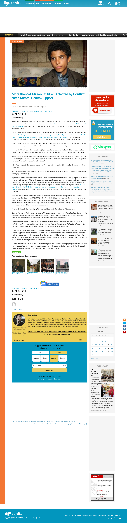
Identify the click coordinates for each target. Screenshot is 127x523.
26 (102, 351)
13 (105, 345)
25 (99, 351)
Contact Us (117, 515)
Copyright (110, 515)
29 (112, 351)
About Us (67, 515)
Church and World (47, 3)
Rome (37, 3)
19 (102, 348)
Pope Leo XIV (30, 3)
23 (92, 351)
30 (92, 354)
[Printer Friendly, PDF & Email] (16, 252)
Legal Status (102, 515)
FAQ (73, 515)
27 (105, 351)
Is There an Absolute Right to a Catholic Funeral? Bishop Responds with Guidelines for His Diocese (105, 241)
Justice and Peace (17, 41)
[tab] (96, 476)
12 (102, 345)
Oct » (96, 358)
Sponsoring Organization (89, 515)
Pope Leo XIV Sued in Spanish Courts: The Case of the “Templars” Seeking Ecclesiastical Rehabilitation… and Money (105, 220)
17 (96, 348)
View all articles (17, 309)
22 (112, 348)
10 (96, 345)
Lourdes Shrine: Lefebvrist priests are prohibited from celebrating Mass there (105, 231)
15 (112, 345)
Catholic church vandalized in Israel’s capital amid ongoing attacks (52, 35)
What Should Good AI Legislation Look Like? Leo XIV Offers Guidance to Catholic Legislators (102, 161)
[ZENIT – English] (14, 3)
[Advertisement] (63, 20)
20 (105, 348)
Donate (66, 3)
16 (92, 348)
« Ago (92, 358)
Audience (78, 515)
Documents (59, 3)
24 (96, 351)
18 (99, 348)
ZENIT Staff (34, 111)
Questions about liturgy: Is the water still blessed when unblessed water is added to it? (106, 207)
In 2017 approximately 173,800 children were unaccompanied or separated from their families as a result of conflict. (48, 187)
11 (99, 345)
